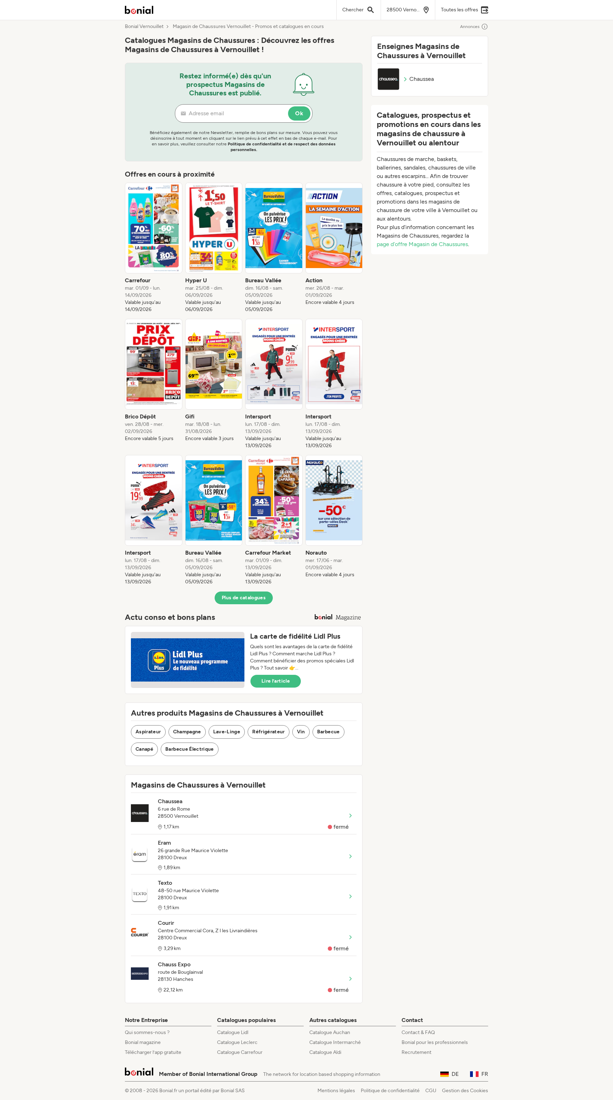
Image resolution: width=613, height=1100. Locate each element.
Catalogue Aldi (325, 1052)
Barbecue (328, 732)
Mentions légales (336, 1091)
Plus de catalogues (244, 598)
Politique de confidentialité (390, 1091)
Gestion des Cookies (465, 1091)
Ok (299, 113)
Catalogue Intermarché (335, 1042)
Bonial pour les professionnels (435, 1042)
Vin (301, 732)
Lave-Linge (227, 732)
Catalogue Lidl (232, 1032)
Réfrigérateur (268, 732)
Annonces (470, 26)
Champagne (187, 732)
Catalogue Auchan (329, 1032)
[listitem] (153, 248)
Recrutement (416, 1052)
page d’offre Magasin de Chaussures (422, 244)
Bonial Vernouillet (144, 26)
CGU (430, 1091)
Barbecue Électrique (189, 749)
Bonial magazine (143, 1042)
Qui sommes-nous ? (147, 1032)
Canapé (144, 749)
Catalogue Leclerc (237, 1042)
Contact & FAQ (418, 1032)
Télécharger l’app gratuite (153, 1052)
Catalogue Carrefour (240, 1052)
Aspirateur (148, 732)
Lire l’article (275, 681)
